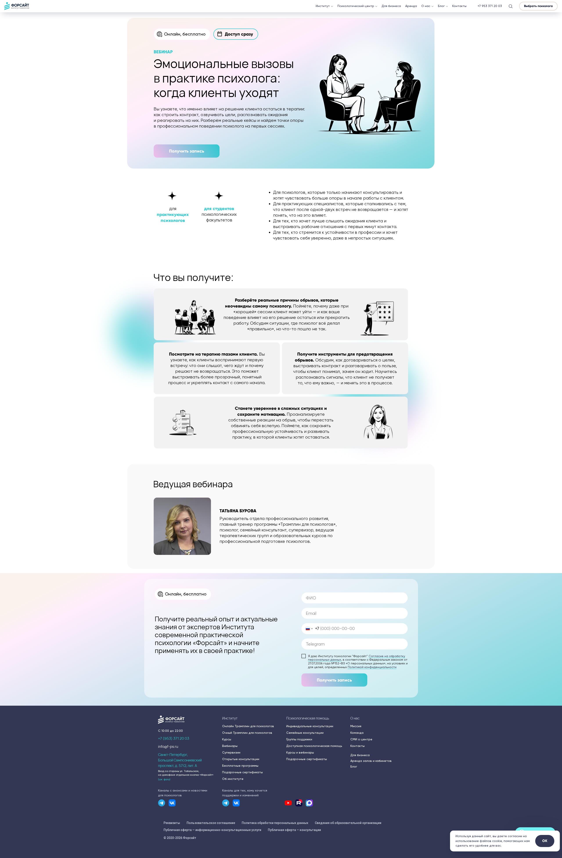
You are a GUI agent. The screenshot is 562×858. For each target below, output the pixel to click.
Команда (357, 732)
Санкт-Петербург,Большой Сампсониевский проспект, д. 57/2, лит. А (180, 760)
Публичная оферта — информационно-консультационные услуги (212, 830)
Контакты (459, 6)
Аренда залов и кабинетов (371, 761)
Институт (323, 6)
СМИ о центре (361, 739)
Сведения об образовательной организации (348, 823)
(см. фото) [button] (164, 779)
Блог (441, 6)
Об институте (232, 779)
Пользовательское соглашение (211, 823)
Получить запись (334, 680)
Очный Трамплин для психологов (247, 732)
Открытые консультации (240, 759)
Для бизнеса (391, 6)
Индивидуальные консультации (309, 726)
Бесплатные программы (240, 765)
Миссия (355, 726)
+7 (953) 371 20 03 (173, 738)
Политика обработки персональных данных (275, 823)
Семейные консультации (305, 732)
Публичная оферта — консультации (294, 830)
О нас (425, 6)
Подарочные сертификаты (242, 772)
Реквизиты (172, 823)
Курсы (226, 739)
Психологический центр (355, 6)
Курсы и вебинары (300, 752)
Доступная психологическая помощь (314, 746)
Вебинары (230, 746)
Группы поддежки (299, 739)
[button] (510, 6)
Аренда (411, 6)
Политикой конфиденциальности (372, 667)
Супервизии (231, 752)
